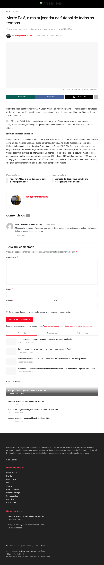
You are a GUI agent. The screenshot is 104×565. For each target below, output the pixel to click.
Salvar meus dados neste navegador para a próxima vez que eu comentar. (40, 312)
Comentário (12, 257)
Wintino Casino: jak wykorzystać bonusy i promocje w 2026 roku (33, 410)
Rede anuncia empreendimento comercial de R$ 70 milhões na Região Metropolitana (52, 359)
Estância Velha (12, 489)
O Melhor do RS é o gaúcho (35, 551)
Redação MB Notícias (23, 36)
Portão (9, 476)
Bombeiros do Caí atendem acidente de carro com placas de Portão (45, 349)
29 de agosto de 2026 (16, 404)
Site (55, 301)
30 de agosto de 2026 (16, 393)
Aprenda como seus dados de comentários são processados (67, 326)
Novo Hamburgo (13, 493)
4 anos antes (50, 224)
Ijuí (7, 483)
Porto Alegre (11, 473)
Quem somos (26, 546)
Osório (9, 486)
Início (8, 11)
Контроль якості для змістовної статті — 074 (27, 391)
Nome (9, 289)
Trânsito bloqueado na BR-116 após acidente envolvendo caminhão (45, 339)
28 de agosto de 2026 (16, 421)
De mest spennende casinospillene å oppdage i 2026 (28, 418)
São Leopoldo (12, 496)
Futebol (15, 11)
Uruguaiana (11, 479)
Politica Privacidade (42, 546)
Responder (21, 235)
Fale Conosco (11, 546)
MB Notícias (20, 551)
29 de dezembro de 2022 (45, 36)
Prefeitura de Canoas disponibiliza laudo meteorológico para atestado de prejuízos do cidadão (56, 369)
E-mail (9, 300)
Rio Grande (11, 503)
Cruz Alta (10, 499)
